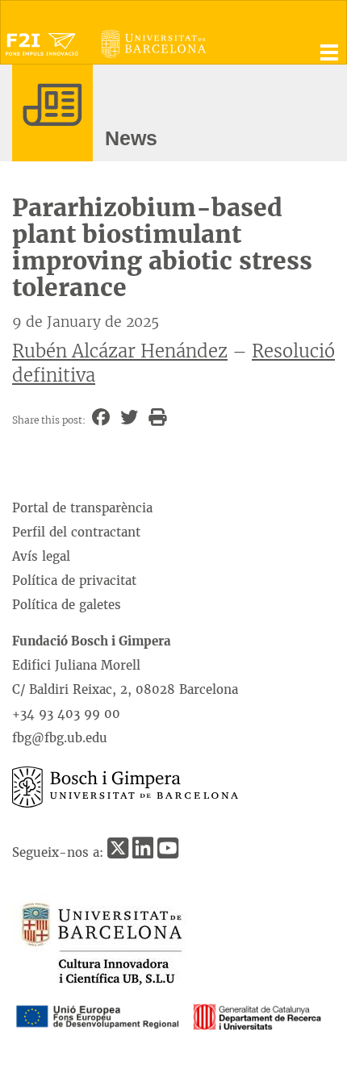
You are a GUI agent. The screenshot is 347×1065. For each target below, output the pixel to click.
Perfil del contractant (76, 532)
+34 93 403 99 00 (66, 713)
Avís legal (41, 556)
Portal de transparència (82, 508)
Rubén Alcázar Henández (120, 351)
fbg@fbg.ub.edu (59, 738)
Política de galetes (66, 604)
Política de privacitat (74, 580)
